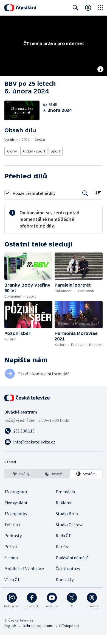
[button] (28, 266)
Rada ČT (63, 535)
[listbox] (53, 473)
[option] (21, 474)
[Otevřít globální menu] (100, 7)
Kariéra (62, 546)
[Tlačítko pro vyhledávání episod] (85, 193)
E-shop (11, 557)
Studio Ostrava (69, 524)
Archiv (12, 151)
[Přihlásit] (88, 7)
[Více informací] (100, 70)
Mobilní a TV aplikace (24, 568)
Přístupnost (69, 625)
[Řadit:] (98, 192)
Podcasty (13, 535)
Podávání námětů (72, 557)
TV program (15, 491)
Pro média (65, 491)
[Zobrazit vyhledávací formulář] (75, 7)
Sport (55, 151)
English (10, 625)
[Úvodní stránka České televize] (27, 398)
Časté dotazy (68, 568)
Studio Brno (67, 513)
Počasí (10, 546)
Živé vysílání (15, 502)
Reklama (64, 502)
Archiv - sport (33, 151)
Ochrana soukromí (37, 625)
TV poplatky (15, 513)
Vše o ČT (12, 579)
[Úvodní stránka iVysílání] (20, 7)
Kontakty (65, 579)
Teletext (12, 524)
